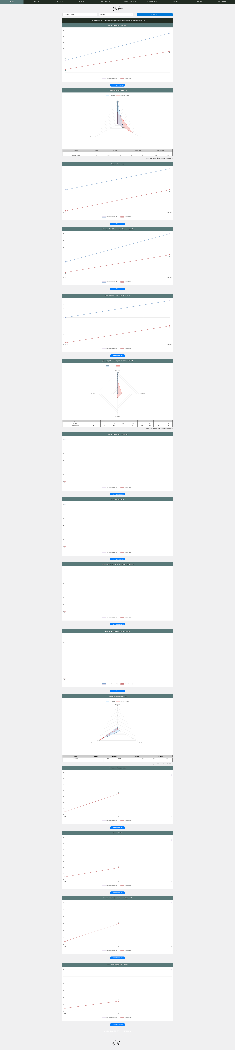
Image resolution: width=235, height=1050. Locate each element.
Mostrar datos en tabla (117, 85)
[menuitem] (12, 2)
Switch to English (223, 2)
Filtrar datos (155, 14)
